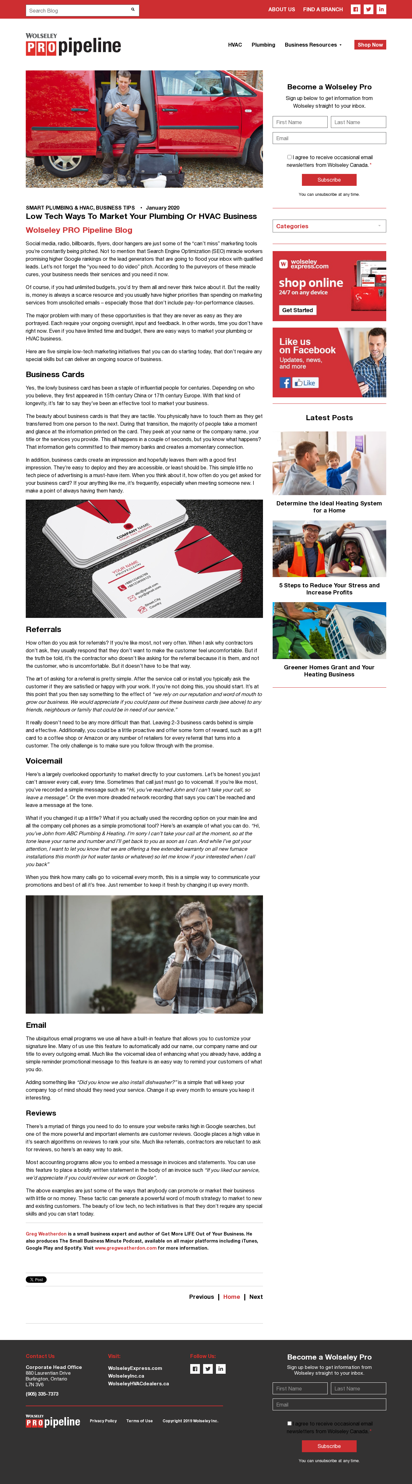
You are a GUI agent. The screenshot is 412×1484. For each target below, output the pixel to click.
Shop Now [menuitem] (370, 44)
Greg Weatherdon (46, 1233)
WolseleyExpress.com (135, 1368)
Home (231, 1296)
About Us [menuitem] (281, 9)
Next (256, 1296)
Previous (201, 1296)
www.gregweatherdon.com (126, 1248)
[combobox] (82, 10)
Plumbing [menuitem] (263, 44)
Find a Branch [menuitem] (323, 9)
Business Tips (115, 207)
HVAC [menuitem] (235, 44)
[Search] (132, 9)
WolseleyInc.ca (126, 1376)
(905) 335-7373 (42, 1394)
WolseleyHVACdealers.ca (138, 1383)
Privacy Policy (103, 1420)
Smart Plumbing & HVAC (59, 207)
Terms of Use (139, 1420)
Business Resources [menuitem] (311, 44)
